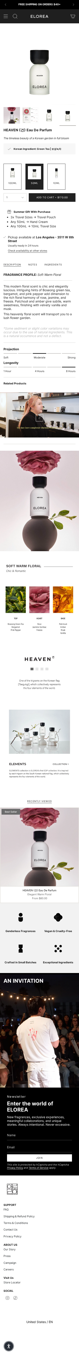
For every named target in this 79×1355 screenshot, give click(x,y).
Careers (9, 1269)
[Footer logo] (12, 1189)
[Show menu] (5, 16)
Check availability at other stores (27, 250)
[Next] (73, 5)
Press (7, 1256)
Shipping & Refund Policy (19, 1216)
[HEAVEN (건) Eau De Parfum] (39, 847)
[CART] (72, 16)
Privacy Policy (15, 1167)
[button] (9, 1346)
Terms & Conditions (16, 1223)
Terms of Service (38, 1167)
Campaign (10, 1262)
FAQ (6, 1209)
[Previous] (5, 5)
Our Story (10, 1249)
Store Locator (12, 1282)
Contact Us (10, 1229)
